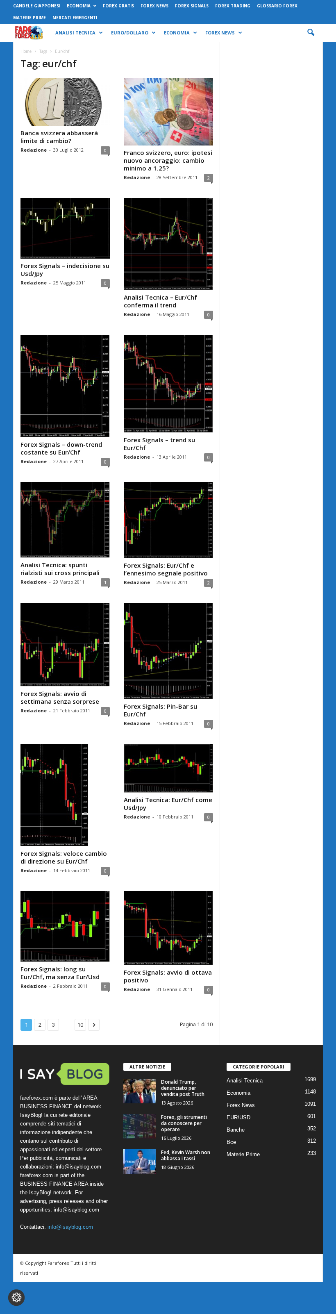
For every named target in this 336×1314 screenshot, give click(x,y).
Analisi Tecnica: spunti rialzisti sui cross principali (60, 569)
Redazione (33, 150)
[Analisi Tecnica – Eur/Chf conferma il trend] (168, 244)
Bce (231, 1142)
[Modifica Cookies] (16, 1297)
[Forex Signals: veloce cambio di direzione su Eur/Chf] (65, 795)
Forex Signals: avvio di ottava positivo (168, 976)
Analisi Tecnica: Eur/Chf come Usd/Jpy (168, 804)
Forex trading (232, 6)
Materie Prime (29, 17)
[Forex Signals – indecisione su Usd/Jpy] (65, 228)
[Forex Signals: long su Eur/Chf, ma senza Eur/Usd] (65, 926)
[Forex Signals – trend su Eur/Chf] (168, 384)
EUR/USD (238, 1117)
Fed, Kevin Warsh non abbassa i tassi (185, 1155)
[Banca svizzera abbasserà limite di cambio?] (65, 102)
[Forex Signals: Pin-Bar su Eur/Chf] (168, 651)
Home (26, 51)
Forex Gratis (118, 6)
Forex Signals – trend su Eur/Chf (159, 444)
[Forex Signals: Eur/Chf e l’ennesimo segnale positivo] (168, 520)
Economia (79, 6)
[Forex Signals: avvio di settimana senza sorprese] (65, 645)
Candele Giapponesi (36, 6)
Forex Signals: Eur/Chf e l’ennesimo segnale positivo (166, 569)
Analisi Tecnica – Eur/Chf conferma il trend (160, 301)
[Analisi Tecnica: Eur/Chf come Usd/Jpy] (168, 768)
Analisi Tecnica (75, 33)
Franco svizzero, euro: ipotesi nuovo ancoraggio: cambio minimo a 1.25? (168, 160)
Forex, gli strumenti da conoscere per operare (184, 1123)
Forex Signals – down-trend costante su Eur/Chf (61, 448)
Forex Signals (192, 6)
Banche (236, 1130)
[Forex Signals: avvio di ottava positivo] (168, 928)
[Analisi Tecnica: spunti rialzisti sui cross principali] (65, 520)
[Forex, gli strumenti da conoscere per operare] (139, 1126)
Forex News (154, 6)
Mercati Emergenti (74, 17)
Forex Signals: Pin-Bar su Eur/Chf (160, 710)
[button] (311, 33)
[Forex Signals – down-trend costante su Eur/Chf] (65, 386)
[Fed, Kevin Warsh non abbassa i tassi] (139, 1161)
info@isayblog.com (70, 1227)
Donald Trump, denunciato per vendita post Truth (182, 1088)
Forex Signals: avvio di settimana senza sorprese (59, 697)
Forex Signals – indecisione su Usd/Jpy (64, 269)
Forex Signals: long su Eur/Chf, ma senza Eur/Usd (60, 973)
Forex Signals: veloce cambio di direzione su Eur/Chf (63, 857)
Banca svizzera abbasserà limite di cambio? (59, 137)
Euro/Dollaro (129, 33)
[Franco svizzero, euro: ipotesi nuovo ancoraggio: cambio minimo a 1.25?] (168, 111)
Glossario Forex (277, 6)
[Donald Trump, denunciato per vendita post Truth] (139, 1091)
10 (80, 1025)
